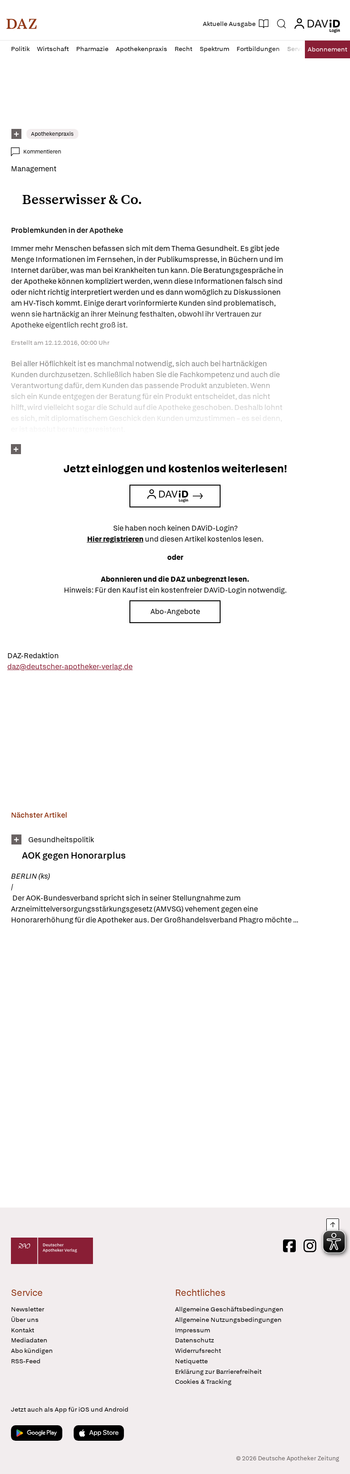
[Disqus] (173, 1068)
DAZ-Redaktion (33, 655)
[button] (21, 24)
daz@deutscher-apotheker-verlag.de (70, 666)
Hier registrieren (115, 539)
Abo (327, 49)
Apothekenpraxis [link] (52, 134)
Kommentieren (42, 151)
